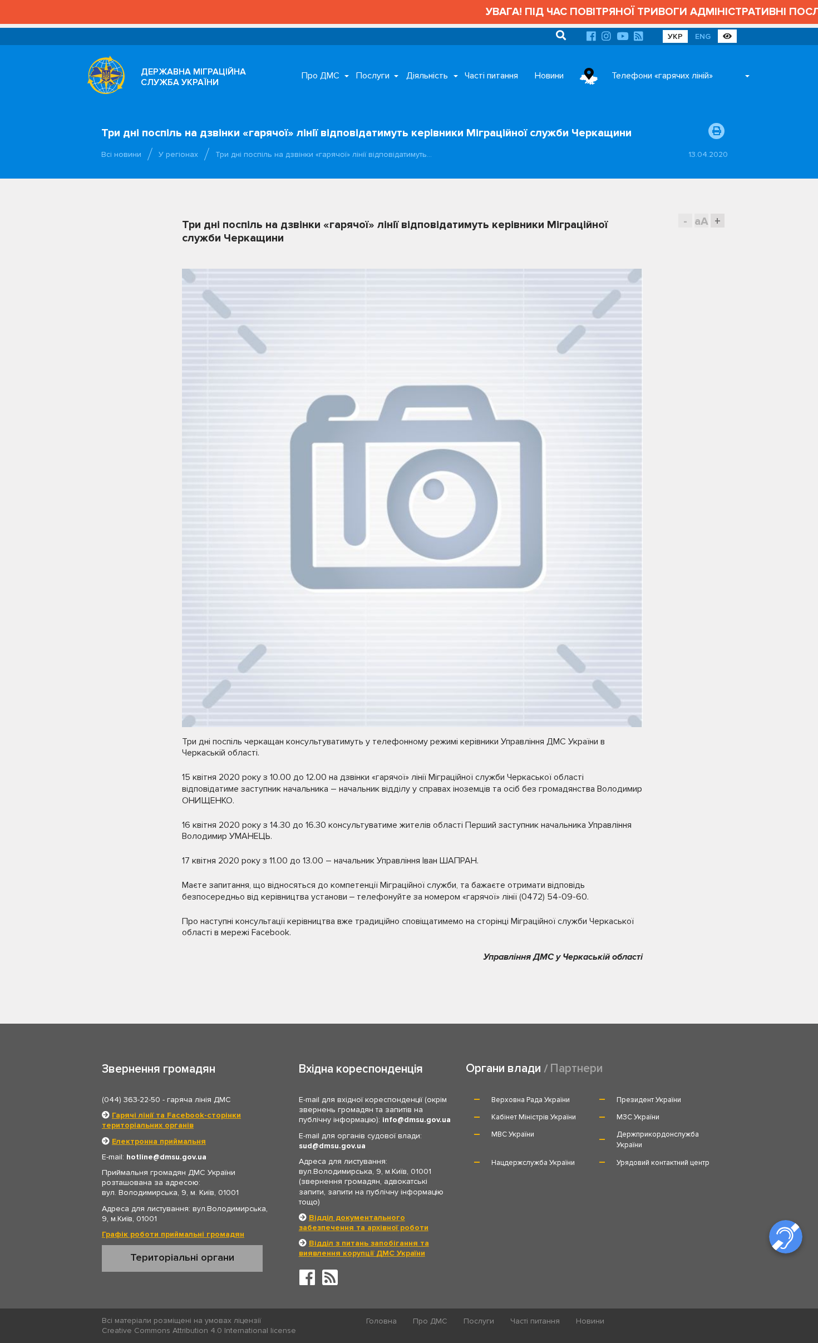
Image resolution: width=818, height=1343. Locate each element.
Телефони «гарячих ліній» (662, 75)
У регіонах (178, 154)
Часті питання (491, 75)
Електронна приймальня (159, 1141)
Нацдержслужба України (533, 1162)
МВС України (512, 1134)
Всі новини (121, 154)
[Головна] (103, 78)
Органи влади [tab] (503, 1068)
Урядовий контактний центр (663, 1162)
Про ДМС (320, 75)
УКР (675, 36)
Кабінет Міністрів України (533, 1117)
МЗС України (638, 1117)
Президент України (649, 1099)
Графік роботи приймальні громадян (173, 1234)
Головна (381, 1321)
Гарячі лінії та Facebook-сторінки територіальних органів (171, 1120)
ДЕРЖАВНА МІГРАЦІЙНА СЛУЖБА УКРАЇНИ (193, 77)
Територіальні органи (182, 1257)
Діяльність (427, 75)
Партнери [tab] (576, 1068)
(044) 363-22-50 (131, 1099)
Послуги (373, 75)
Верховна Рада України (530, 1099)
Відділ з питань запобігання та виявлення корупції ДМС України (364, 1248)
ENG (703, 36)
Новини (549, 75)
